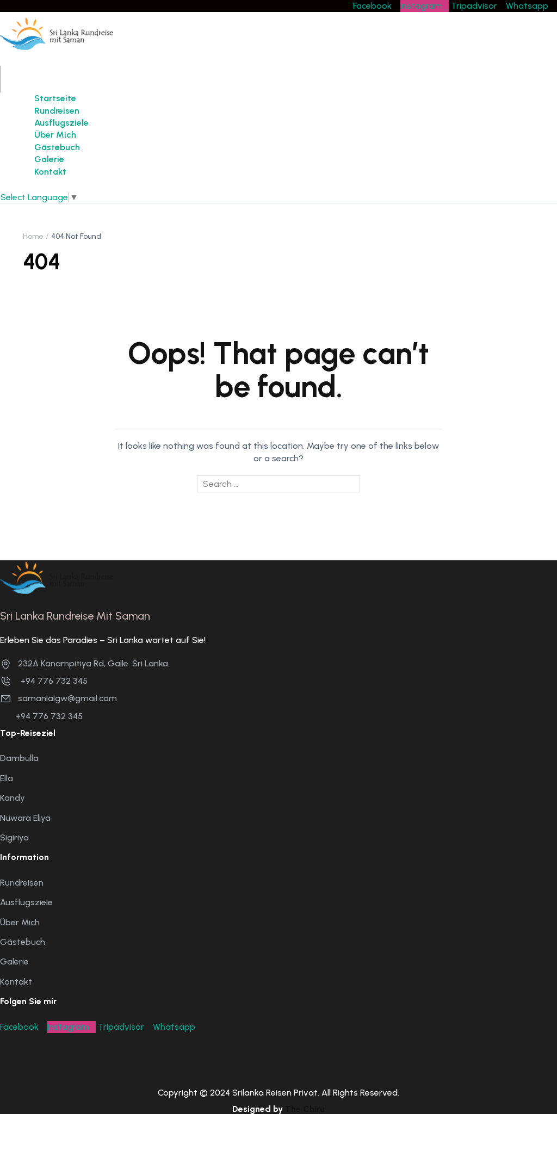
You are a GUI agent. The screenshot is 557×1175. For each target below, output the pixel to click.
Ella (6, 778)
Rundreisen (56, 111)
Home (33, 236)
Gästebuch (57, 147)
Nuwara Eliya (25, 818)
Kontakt (50, 171)
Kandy (12, 798)
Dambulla (19, 758)
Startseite (55, 98)
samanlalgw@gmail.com (67, 698)
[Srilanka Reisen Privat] (56, 34)
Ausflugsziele (61, 123)
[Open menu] (0, 72)
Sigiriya (14, 837)
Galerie (49, 159)
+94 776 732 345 (53, 681)
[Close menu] (0, 85)
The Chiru (305, 1109)
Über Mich (55, 134)
